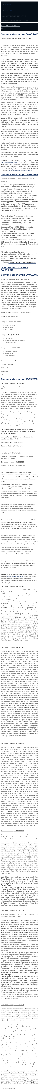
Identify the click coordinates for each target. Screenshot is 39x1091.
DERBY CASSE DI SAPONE (10, 26)
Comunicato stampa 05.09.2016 (19, 174)
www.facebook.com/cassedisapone (20, 170)
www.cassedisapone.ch (9, 162)
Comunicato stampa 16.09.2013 (19, 379)
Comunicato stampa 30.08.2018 (19, 34)
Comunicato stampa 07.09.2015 (19, 274)
